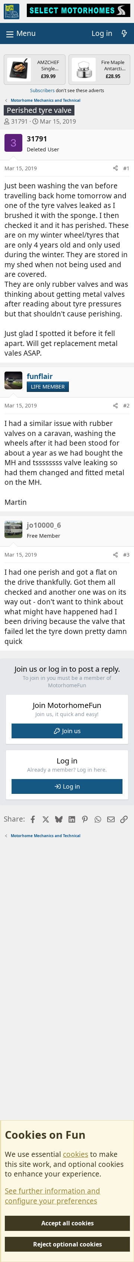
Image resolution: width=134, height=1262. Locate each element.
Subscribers (42, 90)
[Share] (115, 168)
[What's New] (124, 33)
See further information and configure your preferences (52, 1196)
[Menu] (20, 33)
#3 (126, 554)
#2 (126, 405)
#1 (126, 168)
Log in (71, 786)
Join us (71, 731)
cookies (75, 1154)
